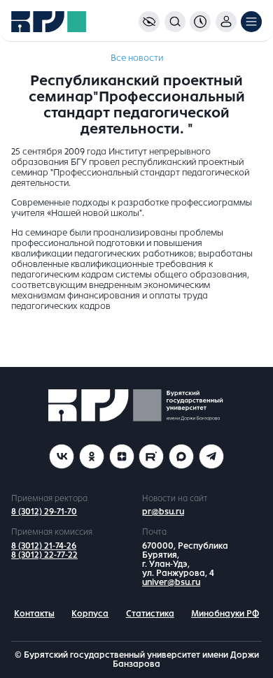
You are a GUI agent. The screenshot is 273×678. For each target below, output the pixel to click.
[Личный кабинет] (226, 21)
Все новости (137, 58)
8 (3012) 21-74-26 (43, 546)
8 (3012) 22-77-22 (44, 555)
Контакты (34, 614)
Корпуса (89, 614)
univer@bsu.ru (171, 582)
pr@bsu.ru (163, 511)
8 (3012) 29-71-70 (44, 511)
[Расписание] (200, 21)
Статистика (150, 614)
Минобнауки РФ (225, 614)
